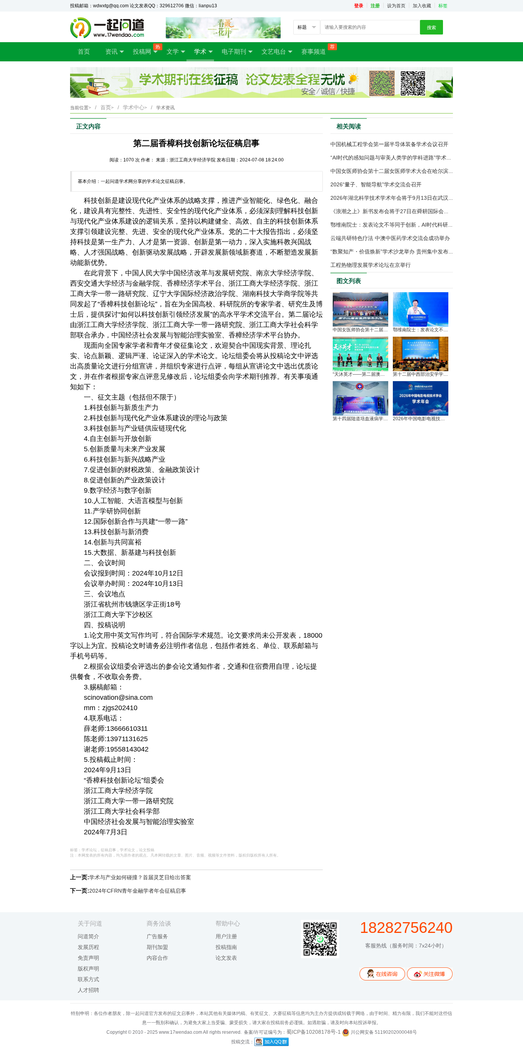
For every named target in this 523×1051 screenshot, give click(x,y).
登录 (358, 5)
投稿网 (146, 49)
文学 (173, 51)
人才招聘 (88, 990)
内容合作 (157, 958)
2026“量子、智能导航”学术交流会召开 (376, 184)
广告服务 (157, 936)
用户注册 (226, 936)
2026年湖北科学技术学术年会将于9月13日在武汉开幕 (394, 198)
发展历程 (88, 947)
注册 (375, 5)
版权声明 (88, 968)
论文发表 (226, 958)
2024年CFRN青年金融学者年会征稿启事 (137, 891)
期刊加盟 (157, 947)
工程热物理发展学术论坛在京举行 (370, 265)
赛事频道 (317, 49)
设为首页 (396, 5)
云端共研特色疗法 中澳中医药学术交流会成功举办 (390, 238)
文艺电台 (274, 51)
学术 (200, 51)
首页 (84, 51)
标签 (443, 5)
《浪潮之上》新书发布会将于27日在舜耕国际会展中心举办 (400, 211)
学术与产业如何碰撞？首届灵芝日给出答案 (140, 877)
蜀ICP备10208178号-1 (313, 1032)
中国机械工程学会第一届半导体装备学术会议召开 (389, 144)
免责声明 (88, 958)
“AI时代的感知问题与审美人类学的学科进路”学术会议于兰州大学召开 (412, 158)
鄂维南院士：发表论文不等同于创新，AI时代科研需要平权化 (402, 225)
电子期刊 (234, 51)
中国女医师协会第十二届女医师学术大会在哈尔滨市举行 (397, 171)
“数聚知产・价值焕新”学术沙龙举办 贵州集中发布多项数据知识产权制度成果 (421, 251)
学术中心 (135, 107)
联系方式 (88, 979)
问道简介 (88, 936)
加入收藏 (422, 5)
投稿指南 (226, 947)
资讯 (111, 51)
